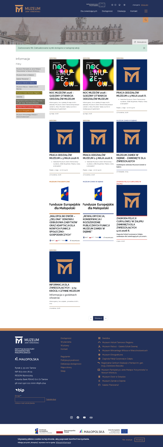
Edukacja (122, 11)
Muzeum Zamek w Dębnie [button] (25, 83)
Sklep (63, 371)
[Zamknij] (144, 48)
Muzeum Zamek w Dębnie (113, 381)
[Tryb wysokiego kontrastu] (119, 5)
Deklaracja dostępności (71, 364)
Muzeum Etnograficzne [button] (24, 111)
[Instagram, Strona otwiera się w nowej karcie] (71, 417)
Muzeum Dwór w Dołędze (113, 377)
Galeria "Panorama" (110, 385)
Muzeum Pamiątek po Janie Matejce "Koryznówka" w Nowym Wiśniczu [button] (28, 70)
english (144, 5)
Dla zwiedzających (89, 11)
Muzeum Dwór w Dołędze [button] (25, 75)
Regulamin (65, 356)
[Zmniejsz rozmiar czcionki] (115, 5)
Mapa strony (66, 367)
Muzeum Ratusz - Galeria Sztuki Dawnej (119, 346)
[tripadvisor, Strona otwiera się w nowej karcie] (91, 418)
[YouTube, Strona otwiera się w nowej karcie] (84, 417)
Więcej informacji (63, 442)
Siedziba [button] (19, 97)
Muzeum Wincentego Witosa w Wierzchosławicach (125, 350)
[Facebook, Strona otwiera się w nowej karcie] (78, 417)
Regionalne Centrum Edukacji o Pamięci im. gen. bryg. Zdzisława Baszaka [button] (29, 102)
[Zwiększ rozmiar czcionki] (112, 5)
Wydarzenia (66, 342)
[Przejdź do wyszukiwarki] (145, 19)
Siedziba (106, 338)
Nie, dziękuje (127, 440)
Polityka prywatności (70, 360)
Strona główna (141, 42)
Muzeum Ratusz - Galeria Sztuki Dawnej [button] (27, 88)
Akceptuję (139, 440)
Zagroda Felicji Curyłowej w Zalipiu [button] (28, 107)
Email (17, 396)
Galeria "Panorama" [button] (22, 79)
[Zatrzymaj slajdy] (124, 5)
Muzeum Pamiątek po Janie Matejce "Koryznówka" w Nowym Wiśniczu (124, 371)
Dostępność (107, 11)
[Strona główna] (28, 8)
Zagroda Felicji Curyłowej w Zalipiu (117, 359)
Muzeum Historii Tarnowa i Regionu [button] (28, 93)
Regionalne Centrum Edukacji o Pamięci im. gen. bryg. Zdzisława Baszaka (122, 364)
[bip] (20, 390)
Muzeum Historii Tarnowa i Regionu (117, 342)
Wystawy (65, 345)
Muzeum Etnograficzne (112, 355)
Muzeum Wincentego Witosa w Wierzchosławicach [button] (26, 116)
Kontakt (133, 11)
